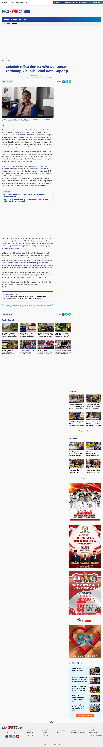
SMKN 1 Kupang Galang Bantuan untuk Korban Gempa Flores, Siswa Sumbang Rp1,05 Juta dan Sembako (78, 2)
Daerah (14, 19)
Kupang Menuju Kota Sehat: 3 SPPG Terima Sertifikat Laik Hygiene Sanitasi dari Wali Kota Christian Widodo (25, 297)
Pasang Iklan (93, 732)
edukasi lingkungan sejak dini (22, 120)
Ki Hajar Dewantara (15, 248)
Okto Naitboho (29, 132)
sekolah (49, 305)
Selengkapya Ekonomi (85, 478)
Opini (58, 732)
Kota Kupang (6, 130)
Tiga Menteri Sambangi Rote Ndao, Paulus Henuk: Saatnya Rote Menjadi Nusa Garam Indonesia (80, 707)
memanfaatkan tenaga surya (12, 265)
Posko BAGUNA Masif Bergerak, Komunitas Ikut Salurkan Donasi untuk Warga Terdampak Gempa (79, 679)
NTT (12, 130)
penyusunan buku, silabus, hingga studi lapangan (26, 258)
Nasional (44, 732)
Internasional (75, 730)
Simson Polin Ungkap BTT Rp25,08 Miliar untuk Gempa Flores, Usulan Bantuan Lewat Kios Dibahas (76, 406)
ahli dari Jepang (43, 255)
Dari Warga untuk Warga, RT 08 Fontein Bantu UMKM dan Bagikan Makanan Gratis (76, 453)
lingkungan (28, 305)
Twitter (15, 739)
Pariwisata (30, 735)
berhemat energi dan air (35, 263)
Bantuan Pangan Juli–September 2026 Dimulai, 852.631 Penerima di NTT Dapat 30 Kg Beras (76, 470)
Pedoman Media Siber (95, 735)
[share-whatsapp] (70, 81)
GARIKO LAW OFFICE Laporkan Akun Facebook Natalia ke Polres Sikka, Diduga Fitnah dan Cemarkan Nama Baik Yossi (79, 670)
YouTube (19, 739)
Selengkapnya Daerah (85, 431)
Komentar (8, 82)
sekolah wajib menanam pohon (40, 152)
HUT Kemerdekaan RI (9, 176)
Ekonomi (22, 19)
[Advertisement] (64, 20)
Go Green (6, 305)
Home (6, 2)
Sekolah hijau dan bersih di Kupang (11, 119)
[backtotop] (51, 723)
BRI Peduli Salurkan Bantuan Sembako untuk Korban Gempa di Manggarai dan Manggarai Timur (93, 453)
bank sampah (48, 265)
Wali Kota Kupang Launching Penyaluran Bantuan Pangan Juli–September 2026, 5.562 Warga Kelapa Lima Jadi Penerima (93, 470)
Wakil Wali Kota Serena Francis (40, 137)
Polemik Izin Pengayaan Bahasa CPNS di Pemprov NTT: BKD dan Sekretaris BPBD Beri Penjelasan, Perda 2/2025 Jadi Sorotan (76, 423)
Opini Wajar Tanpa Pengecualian (78, 732)
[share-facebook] (63, 81)
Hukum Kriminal (62, 730)
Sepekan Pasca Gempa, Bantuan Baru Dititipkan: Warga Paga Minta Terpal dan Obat (93, 423)
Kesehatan (30, 732)
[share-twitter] (66, 81)
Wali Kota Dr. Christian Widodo (15, 137)
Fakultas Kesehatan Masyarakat (37, 169)
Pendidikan (39, 305)
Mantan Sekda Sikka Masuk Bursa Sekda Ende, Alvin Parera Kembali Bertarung (79, 688)
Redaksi (91, 730)
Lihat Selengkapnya (85, 715)
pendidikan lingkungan (18, 253)
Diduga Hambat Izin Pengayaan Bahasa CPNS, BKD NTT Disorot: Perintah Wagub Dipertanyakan (80, 697)
